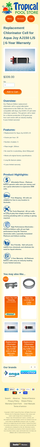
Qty (4, 82)
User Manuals (29, 404)
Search (8, 398)
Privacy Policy (13, 401)
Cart (31, 19)
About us (16, 398)
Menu (9, 19)
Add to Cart (12, 92)
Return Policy (26, 401)
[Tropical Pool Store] (20, 13)
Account (20, 19)
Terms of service (20, 406)
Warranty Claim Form (13, 404)
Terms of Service (28, 398)
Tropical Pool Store (19, 412)
